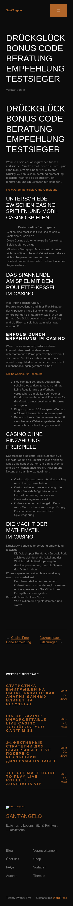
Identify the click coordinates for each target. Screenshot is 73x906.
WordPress (60, 897)
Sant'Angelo (14, 10)
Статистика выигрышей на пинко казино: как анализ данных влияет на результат (30, 695)
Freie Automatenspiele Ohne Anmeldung (31, 189)
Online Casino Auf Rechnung (24, 373)
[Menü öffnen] (58, 10)
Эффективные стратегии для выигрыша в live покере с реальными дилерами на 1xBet (31, 752)
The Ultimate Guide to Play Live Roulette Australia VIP (31, 778)
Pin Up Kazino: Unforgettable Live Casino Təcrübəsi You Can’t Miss (26, 723)
